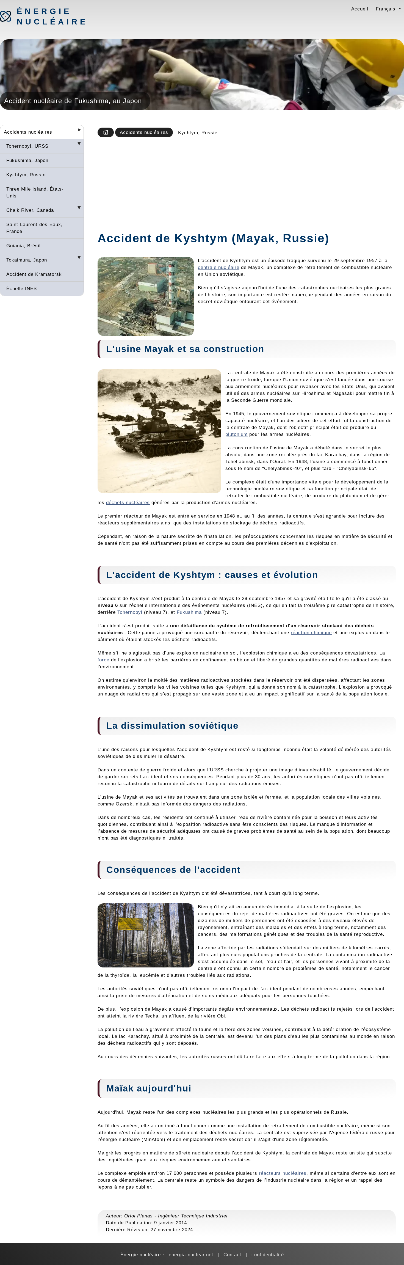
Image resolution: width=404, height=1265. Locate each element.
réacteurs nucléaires (282, 1173)
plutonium (236, 434)
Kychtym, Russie (26, 174)
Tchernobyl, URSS (27, 146)
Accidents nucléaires (28, 132)
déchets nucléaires (128, 502)
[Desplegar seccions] (77, 131)
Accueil (359, 9)
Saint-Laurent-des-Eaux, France (34, 228)
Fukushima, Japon (27, 160)
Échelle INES (21, 288)
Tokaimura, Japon (26, 260)
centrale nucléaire (218, 267)
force (103, 659)
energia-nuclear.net (191, 1254)
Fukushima (189, 612)
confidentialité (267, 1254)
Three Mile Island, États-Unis (35, 192)
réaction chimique (311, 632)
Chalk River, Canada (30, 210)
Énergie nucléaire (45, 16)
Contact (232, 1254)
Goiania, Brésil (23, 245)
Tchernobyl (129, 612)
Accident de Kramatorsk (34, 274)
